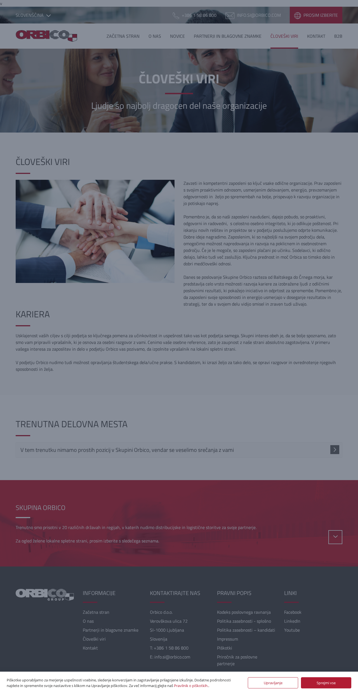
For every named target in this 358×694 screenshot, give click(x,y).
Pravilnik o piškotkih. (191, 685)
